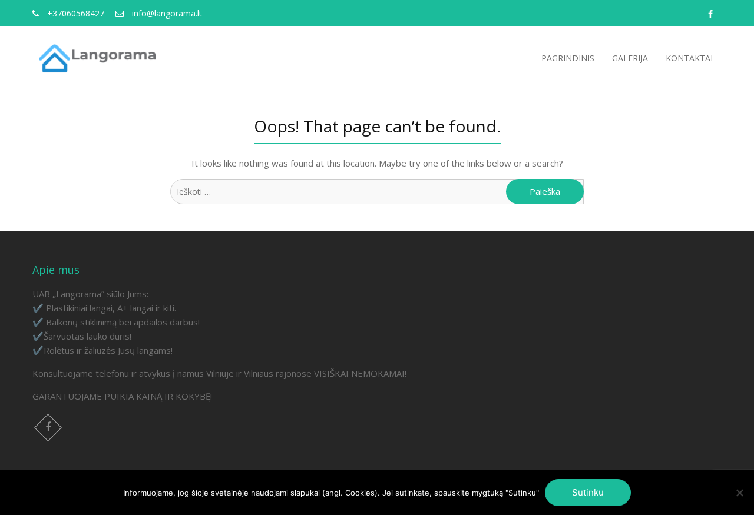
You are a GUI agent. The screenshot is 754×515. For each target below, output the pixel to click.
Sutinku (588, 492)
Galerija (630, 58)
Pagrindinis (567, 58)
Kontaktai (689, 58)
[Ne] (739, 493)
